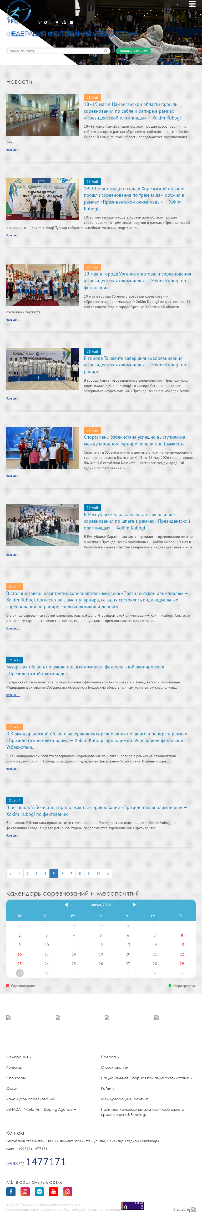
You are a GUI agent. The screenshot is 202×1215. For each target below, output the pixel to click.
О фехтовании (114, 1067)
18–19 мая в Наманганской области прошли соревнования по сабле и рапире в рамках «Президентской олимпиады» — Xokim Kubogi (132, 111)
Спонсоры (16, 1078)
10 (98, 873)
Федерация (17, 1057)
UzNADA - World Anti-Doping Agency (39, 1109)
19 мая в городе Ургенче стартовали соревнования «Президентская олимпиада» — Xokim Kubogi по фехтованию (137, 280)
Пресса (109, 1057)
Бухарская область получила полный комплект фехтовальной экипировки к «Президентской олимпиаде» (85, 670)
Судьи (12, 1088)
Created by (182, 1209)
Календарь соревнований (30, 1099)
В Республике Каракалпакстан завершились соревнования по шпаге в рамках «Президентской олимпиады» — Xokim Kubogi (137, 521)
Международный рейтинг (124, 1099)
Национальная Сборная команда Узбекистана (145, 1078)
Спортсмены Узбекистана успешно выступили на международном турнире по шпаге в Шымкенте (134, 440)
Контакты (14, 1067)
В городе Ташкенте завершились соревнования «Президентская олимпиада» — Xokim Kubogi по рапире (135, 365)
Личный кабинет (133, 51)
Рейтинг (108, 1088)
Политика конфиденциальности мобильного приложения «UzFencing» (142, 1112)
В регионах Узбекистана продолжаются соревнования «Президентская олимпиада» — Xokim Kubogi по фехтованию (96, 810)
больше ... (13, 150)
